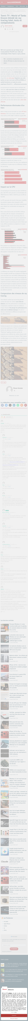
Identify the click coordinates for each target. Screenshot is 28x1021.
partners (10, 993)
